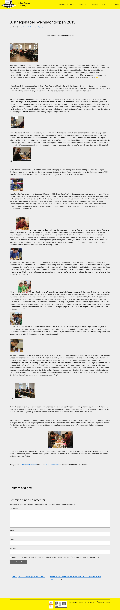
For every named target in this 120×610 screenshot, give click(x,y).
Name (12, 530)
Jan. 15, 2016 (14, 27)
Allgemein (41, 27)
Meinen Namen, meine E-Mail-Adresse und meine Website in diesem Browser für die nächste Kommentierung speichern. (57, 557)
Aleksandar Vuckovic (29, 27)
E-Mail (13, 539)
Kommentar (15, 508)
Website (13, 548)
